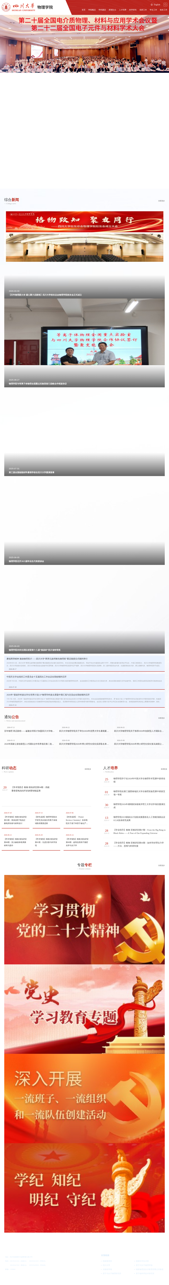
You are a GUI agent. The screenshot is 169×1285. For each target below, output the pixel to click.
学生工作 (153, 10)
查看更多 (161, 85)
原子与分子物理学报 (144, 1265)
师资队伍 (112, 10)
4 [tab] (156, 179)
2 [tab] (154, 67)
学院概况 (92, 10)
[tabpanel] (84, 44)
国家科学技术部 (142, 1261)
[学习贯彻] (23, 415)
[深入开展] (105, 415)
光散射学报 (107, 1269)
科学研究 (133, 10)
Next (167, 44)
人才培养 (122, 10)
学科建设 (102, 10)
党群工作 (143, 10)
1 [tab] (147, 67)
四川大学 (106, 1265)
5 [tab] (159, 179)
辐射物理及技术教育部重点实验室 (149, 1269)
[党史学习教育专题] (64, 415)
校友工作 (163, 10)
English (157, 4)
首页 (83, 10)
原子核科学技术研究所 (145, 1273)
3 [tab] (162, 67)
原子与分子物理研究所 (112, 1273)
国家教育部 (107, 1261)
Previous (1, 44)
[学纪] (146, 415)
